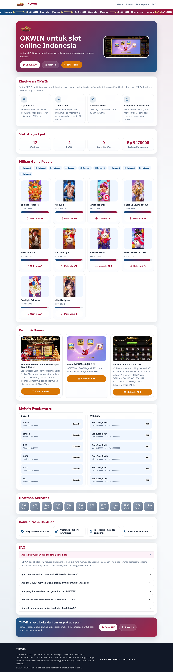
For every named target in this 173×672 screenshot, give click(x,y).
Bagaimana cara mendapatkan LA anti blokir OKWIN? (49, 599)
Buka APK (110, 627)
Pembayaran (142, 4)
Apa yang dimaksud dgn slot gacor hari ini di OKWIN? (49, 591)
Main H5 (52, 64)
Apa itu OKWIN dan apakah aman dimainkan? (45, 554)
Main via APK (36, 218)
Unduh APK (31, 64)
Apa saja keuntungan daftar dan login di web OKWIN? (49, 608)
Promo (129, 4)
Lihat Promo (73, 64)
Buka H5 (129, 627)
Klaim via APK (42, 391)
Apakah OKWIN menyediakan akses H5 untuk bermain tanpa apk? (55, 582)
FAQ (154, 4)
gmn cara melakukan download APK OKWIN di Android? (50, 574)
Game (120, 4)
